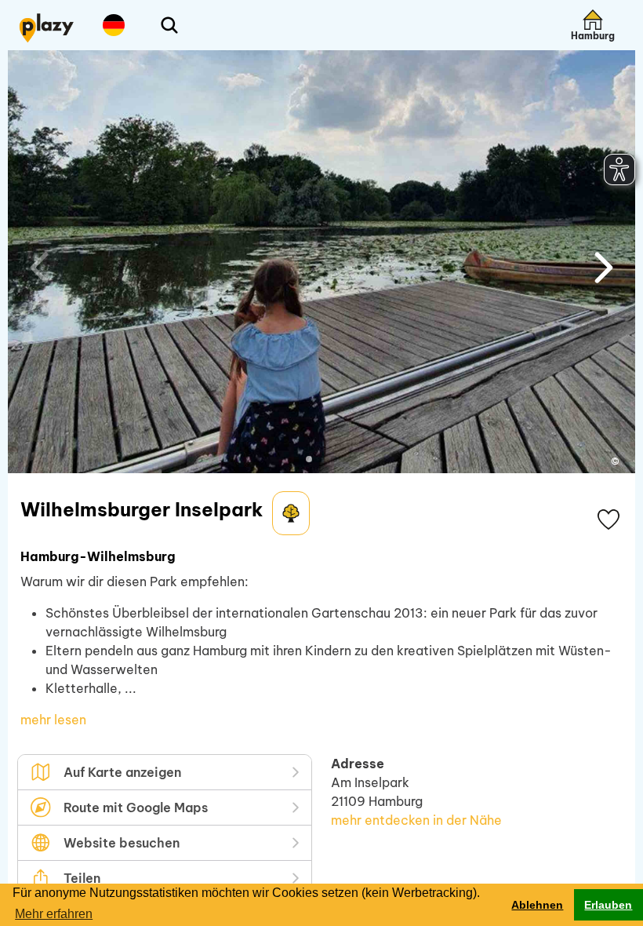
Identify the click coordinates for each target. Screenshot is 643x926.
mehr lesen (53, 719)
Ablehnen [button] (537, 905)
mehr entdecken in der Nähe (416, 820)
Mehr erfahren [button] (54, 914)
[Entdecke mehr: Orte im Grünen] (291, 513)
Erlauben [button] (608, 905)
